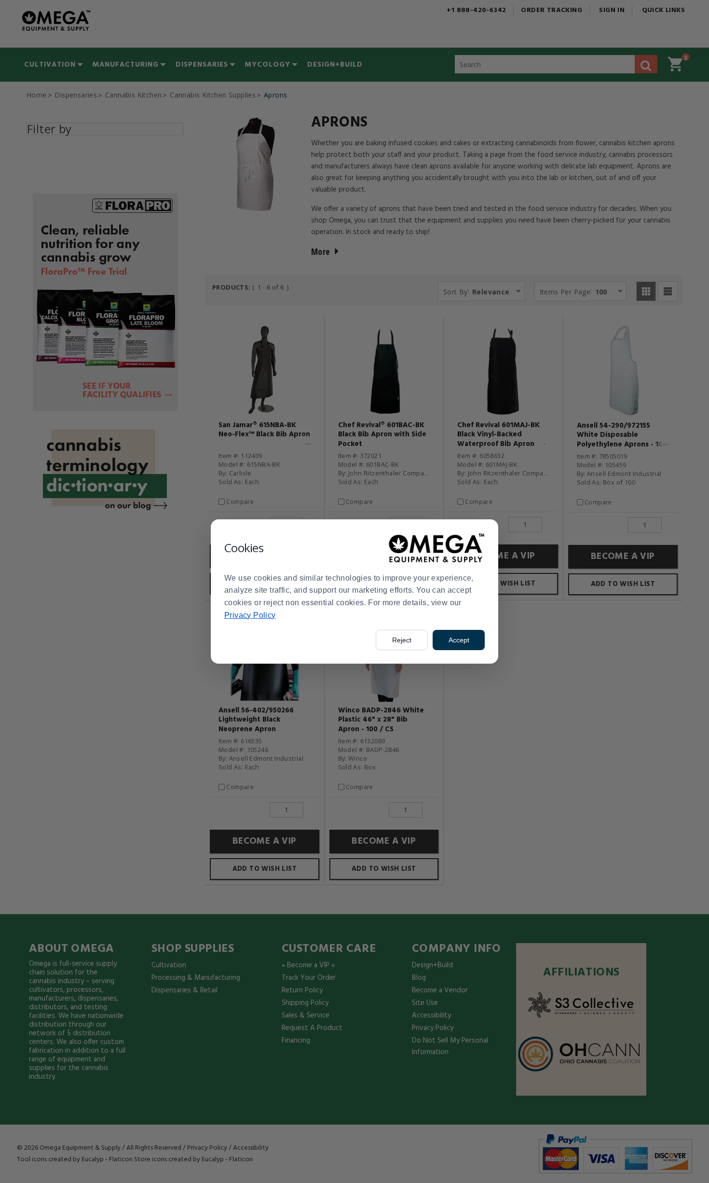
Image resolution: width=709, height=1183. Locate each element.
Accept (459, 640)
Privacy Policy (250, 615)
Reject (401, 640)
